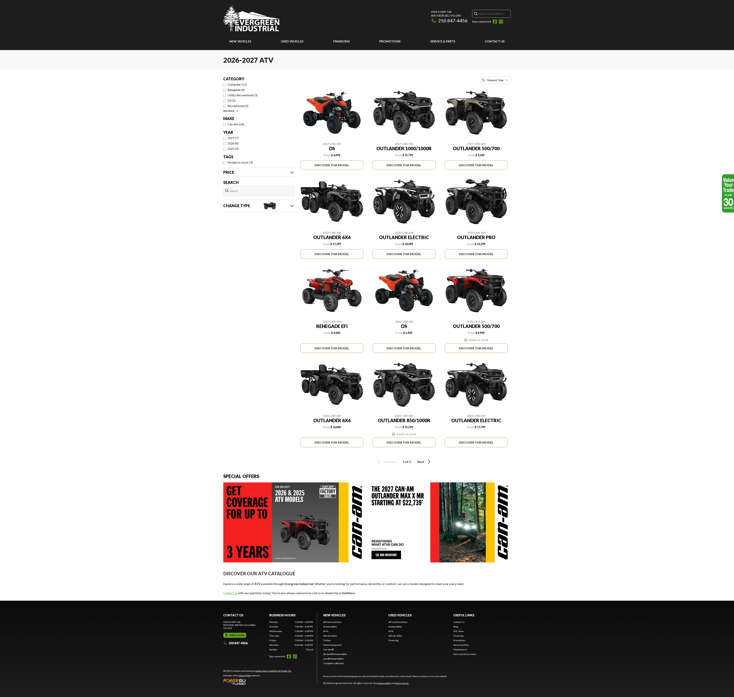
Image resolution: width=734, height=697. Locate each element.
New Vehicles (240, 41)
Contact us (230, 593)
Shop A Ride (245, 675)
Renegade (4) (236, 90)
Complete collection (333, 663)
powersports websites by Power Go (273, 670)
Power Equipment (332, 644)
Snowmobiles (330, 626)
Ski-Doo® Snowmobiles (335, 654)
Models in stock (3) (240, 162)
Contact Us (495, 41)
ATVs (325, 631)
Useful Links (463, 615)
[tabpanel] (291, 636)
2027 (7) (233, 138)
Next (420, 461)
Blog (455, 626)
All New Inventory (332, 622)
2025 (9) (233, 148)
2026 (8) (233, 143)
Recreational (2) (237, 106)
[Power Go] (257, 682)
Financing (341, 41)
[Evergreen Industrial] (251, 18)
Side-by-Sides (330, 635)
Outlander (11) (237, 84)
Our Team (458, 631)
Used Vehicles (292, 41)
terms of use (401, 683)
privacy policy (384, 683)
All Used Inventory (397, 622)
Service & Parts (442, 41)
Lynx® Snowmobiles (333, 658)
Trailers (327, 640)
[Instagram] (501, 21)
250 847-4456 (453, 20)
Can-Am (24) (235, 124)
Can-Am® (328, 649)
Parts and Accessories (464, 654)
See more (228, 110)
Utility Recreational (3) (242, 95)
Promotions (390, 41)
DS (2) (231, 100)
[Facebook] (495, 21)
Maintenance (460, 649)
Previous (390, 461)
